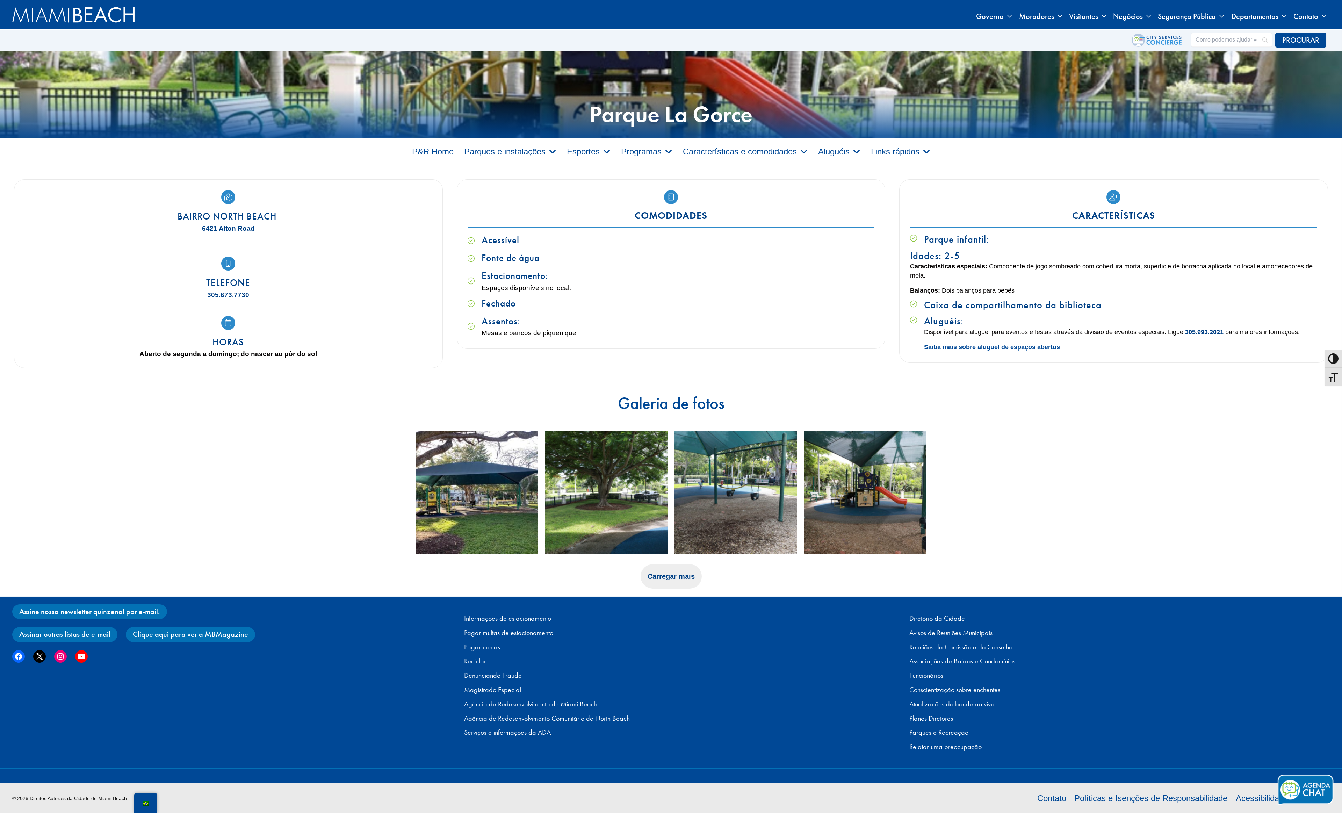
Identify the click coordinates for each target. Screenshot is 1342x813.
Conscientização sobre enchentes (954, 689)
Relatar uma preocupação (945, 746)
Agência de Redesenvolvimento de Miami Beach (530, 704)
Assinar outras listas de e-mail (64, 634)
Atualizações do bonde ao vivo (951, 704)
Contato (1051, 798)
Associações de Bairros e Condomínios (962, 661)
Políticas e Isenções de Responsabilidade (1150, 798)
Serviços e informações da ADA (507, 732)
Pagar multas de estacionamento (508, 632)
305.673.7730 (228, 294)
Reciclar (475, 661)
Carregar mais (671, 576)
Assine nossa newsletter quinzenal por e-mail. (89, 611)
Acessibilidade (1262, 798)
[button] (1008, 16)
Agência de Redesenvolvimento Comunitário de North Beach (547, 718)
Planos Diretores (931, 718)
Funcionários (926, 675)
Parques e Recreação (938, 732)
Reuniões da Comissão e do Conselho (960, 647)
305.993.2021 (1204, 332)
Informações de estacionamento (507, 618)
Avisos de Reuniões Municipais (951, 632)
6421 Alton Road (228, 228)
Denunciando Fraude (493, 675)
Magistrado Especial (492, 689)
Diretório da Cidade (937, 618)
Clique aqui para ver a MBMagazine (190, 634)
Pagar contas (482, 647)
